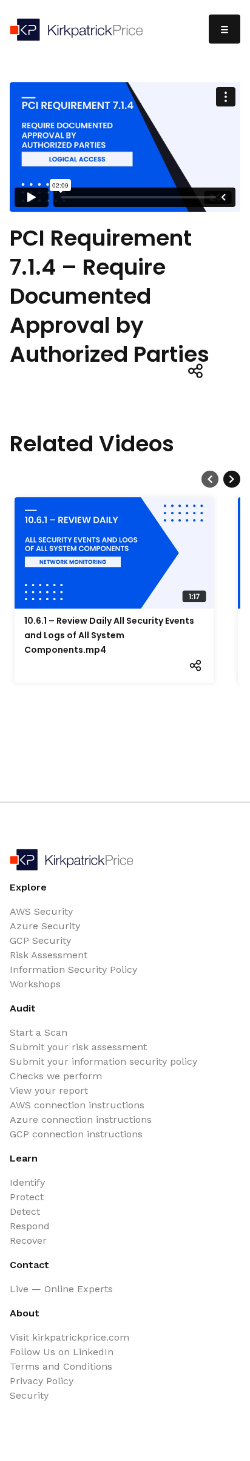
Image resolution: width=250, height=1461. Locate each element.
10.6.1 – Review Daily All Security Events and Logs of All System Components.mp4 (109, 635)
